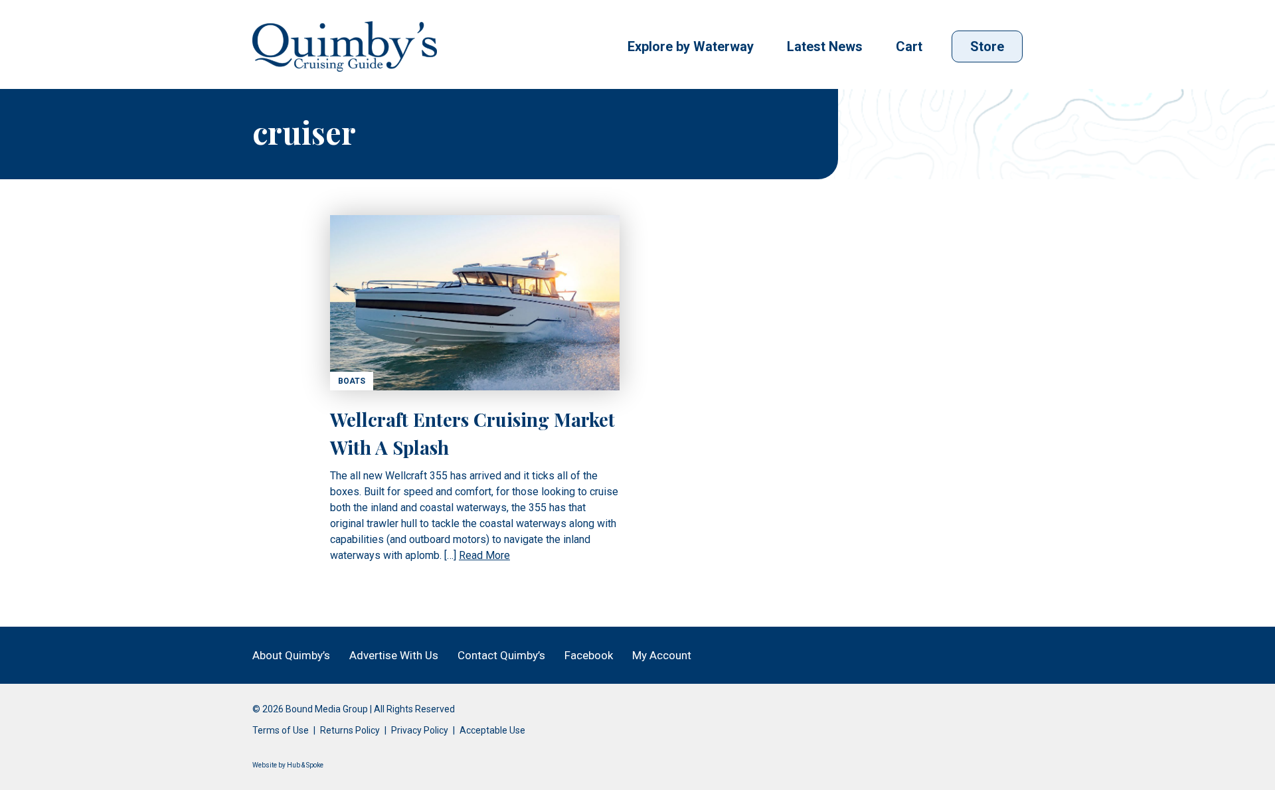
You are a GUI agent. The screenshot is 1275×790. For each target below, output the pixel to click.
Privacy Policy (419, 730)
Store (987, 46)
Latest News (825, 46)
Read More (484, 555)
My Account (661, 655)
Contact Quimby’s (501, 655)
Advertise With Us (393, 655)
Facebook (588, 655)
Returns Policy (350, 730)
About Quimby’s (291, 655)
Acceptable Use (492, 730)
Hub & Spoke (305, 765)
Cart (909, 46)
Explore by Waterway (691, 46)
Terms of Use (280, 730)
